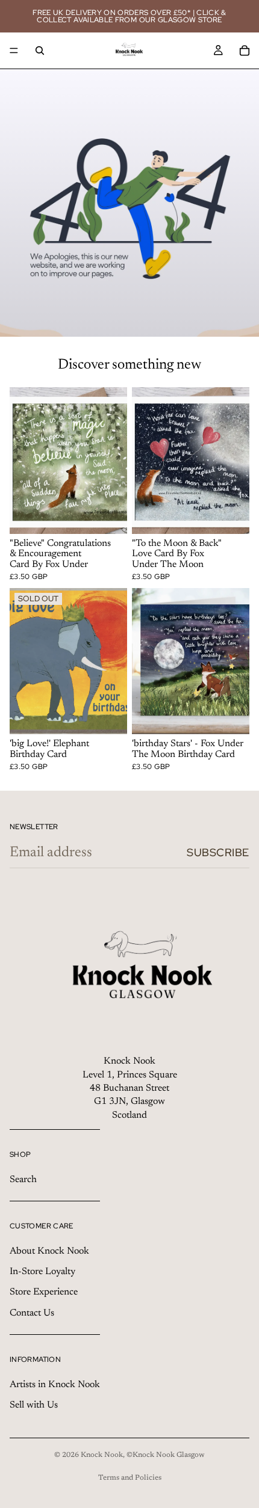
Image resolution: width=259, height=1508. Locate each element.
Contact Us (32, 1313)
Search (23, 1180)
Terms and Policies (129, 1478)
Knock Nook (102, 1455)
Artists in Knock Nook (55, 1385)
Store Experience (44, 1292)
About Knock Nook (49, 1251)
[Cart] (244, 50)
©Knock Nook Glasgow (165, 1455)
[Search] (40, 50)
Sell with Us (34, 1405)
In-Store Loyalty (42, 1272)
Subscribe (218, 852)
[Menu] (14, 50)
